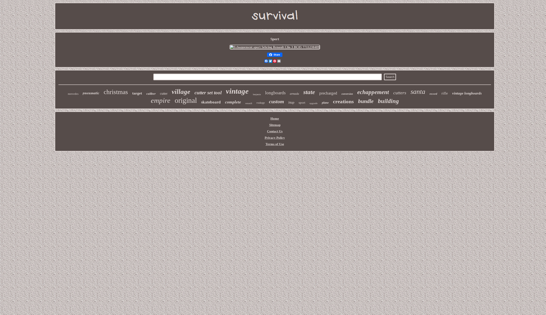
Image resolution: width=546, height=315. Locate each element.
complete (233, 102)
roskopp (260, 102)
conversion (347, 93)
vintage (237, 91)
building (388, 101)
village (181, 91)
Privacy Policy (275, 137)
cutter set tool (208, 92)
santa (418, 91)
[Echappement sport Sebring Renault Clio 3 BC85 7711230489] (275, 47)
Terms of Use (275, 144)
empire (160, 100)
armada (294, 93)
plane (325, 102)
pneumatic (91, 93)
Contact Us (275, 131)
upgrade (313, 103)
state (309, 92)
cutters (399, 92)
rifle (444, 93)
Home (274, 118)
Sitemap (274, 125)
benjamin (257, 94)
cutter (163, 93)
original (186, 100)
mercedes (73, 93)
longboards (275, 92)
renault (248, 103)
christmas (116, 91)
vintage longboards (467, 93)
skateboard (211, 102)
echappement (373, 92)
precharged (328, 93)
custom (276, 101)
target (137, 93)
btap (291, 102)
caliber (151, 93)
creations (343, 101)
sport (302, 102)
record (433, 93)
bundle (366, 101)
